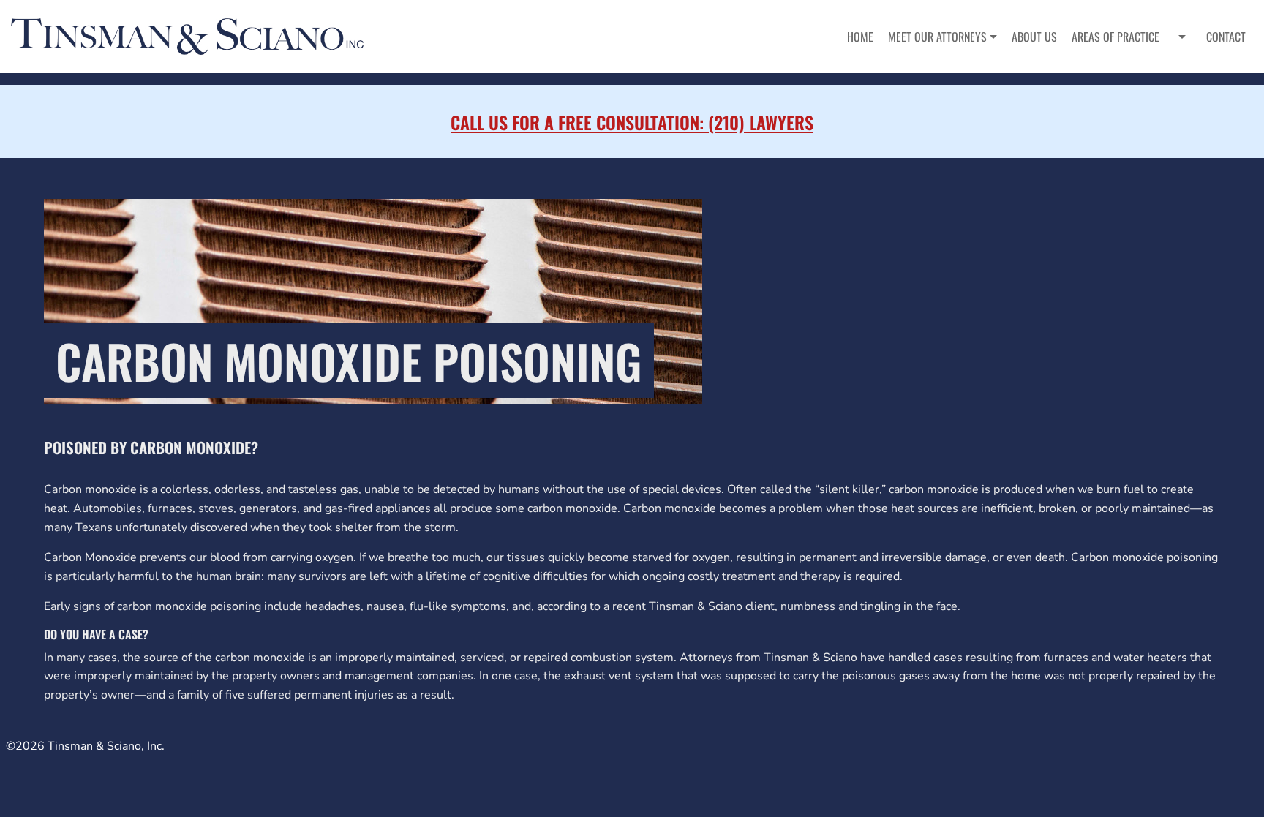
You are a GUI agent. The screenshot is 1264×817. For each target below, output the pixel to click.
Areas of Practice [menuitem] (1115, 36)
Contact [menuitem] (1226, 36)
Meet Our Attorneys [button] (937, 36)
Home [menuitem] (860, 36)
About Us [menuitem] (1034, 36)
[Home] (193, 36)
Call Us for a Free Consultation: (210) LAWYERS (632, 122)
